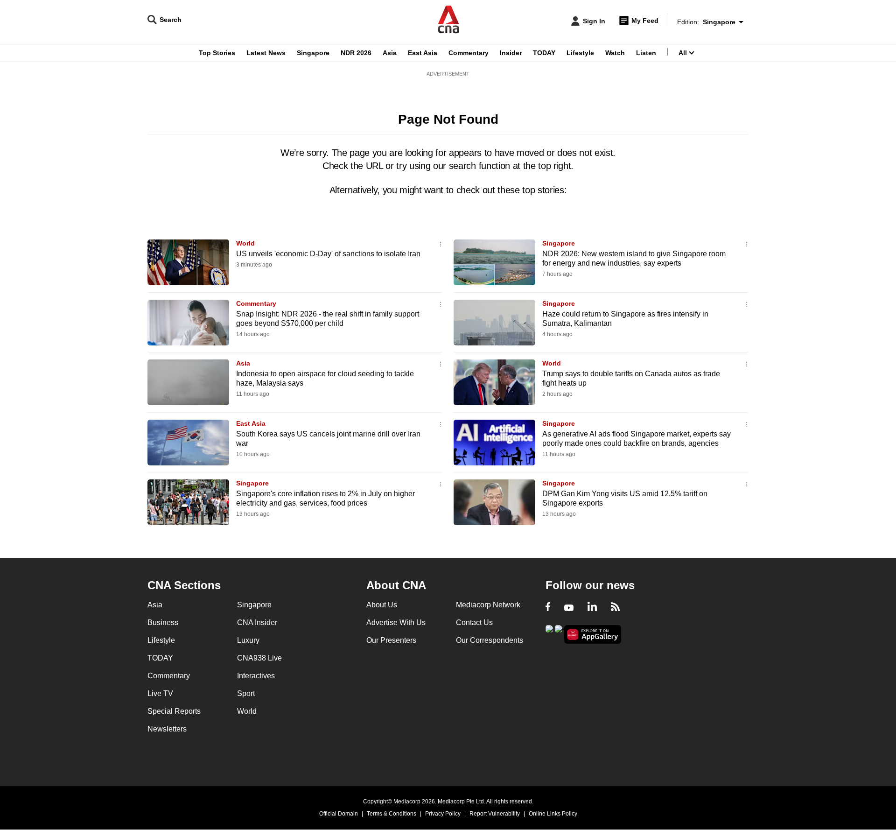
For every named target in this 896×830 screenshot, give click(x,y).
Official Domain (338, 813)
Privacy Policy (443, 813)
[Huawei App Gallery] (592, 634)
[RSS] (615, 608)
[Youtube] (569, 608)
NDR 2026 (356, 52)
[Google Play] (549, 633)
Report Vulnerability (494, 813)
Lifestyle (580, 52)
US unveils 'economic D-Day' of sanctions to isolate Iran (328, 254)
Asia (390, 52)
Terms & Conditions (391, 813)
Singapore (313, 52)
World (245, 243)
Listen (646, 52)
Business (162, 622)
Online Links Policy (553, 813)
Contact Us (474, 622)
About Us (381, 605)
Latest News (266, 52)
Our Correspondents (489, 640)
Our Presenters (391, 640)
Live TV (160, 693)
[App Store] (558, 633)
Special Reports (174, 711)
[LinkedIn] (592, 608)
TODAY (544, 52)
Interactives (256, 676)
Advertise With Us (396, 622)
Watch (615, 52)
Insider (511, 52)
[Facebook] (548, 608)
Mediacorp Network (488, 605)
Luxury (248, 640)
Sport (246, 693)
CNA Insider (257, 622)
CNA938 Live (259, 658)
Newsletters (167, 729)
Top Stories (217, 52)
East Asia (422, 52)
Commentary (468, 52)
